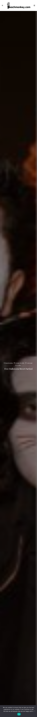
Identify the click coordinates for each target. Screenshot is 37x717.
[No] (35, 711)
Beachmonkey (9, 363)
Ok (19, 714)
